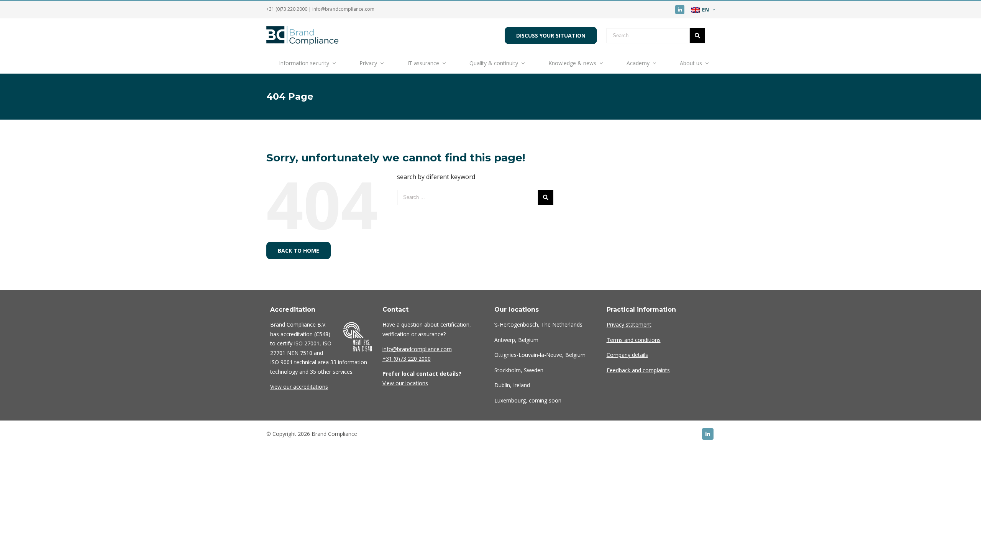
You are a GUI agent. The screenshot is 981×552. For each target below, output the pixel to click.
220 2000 (406, 358)
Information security (304, 63)
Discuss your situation (551, 35)
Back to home (298, 250)
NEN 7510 (299, 352)
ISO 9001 (281, 362)
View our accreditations (299, 386)
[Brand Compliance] (302, 42)
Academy (638, 63)
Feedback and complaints (638, 370)
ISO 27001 (307, 343)
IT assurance (423, 63)
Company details (627, 354)
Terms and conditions (634, 339)
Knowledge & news (572, 63)
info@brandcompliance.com (343, 9)
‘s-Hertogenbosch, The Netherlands (538, 324)
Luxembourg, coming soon (527, 400)
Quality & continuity (493, 63)
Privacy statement (629, 324)
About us (691, 63)
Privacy (368, 63)
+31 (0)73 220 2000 (286, 9)
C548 (322, 334)
